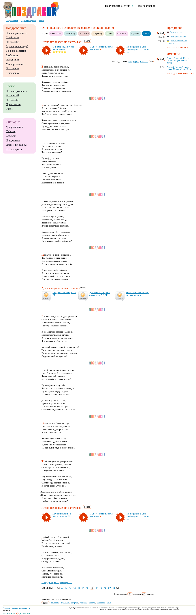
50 (109, 587)
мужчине (65, 603)
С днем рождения (16, 33)
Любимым (12, 55)
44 (83, 587)
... (62, 587)
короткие (135, 33)
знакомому (122, 33)
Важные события (16, 50)
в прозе (136, 61)
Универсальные (15, 64)
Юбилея (10, 131)
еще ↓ (146, 33)
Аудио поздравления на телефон (61, 41)
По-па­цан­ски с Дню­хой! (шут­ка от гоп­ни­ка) (137, 49)
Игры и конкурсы (16, 144)
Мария (183, 69)
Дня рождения (14, 126)
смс (130, 61)
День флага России (178, 36)
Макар (176, 69)
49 (105, 587)
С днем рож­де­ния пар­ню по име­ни (64, 48)
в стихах (144, 61)
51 (114, 587)
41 (70, 587)
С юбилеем (12, 37)
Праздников (13, 140)
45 (87, 587)
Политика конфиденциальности (16, 608)
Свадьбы (11, 135)
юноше (109, 33)
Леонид (170, 60)
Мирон (177, 60)
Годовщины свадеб (17, 46)
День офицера (176, 32)
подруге (74, 603)
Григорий (178, 58)
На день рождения (16, 91)
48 (101, 587)
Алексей (170, 67)
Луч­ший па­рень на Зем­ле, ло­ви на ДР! (62, 515)
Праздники (12, 59)
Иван (186, 67)
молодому (84, 33)
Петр (189, 69)
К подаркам (12, 72)
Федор (169, 63)
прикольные (55, 33)
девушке (83, 603)
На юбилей (12, 95)
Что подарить (14, 149)
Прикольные (13, 104)
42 (74, 587)
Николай (184, 60)
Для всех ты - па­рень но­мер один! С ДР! (99, 293)
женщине (55, 603)
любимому (70, 33)
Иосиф (186, 58)
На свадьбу (12, 41)
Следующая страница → (56, 582)
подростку (97, 33)
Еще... (9, 108)
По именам (12, 68)
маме (109, 603)
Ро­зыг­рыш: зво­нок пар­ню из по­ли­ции (137, 293)
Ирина (169, 69)
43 (78, 587)
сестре (92, 603)
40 (66, 587)
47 (97, 587)
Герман (170, 58)
